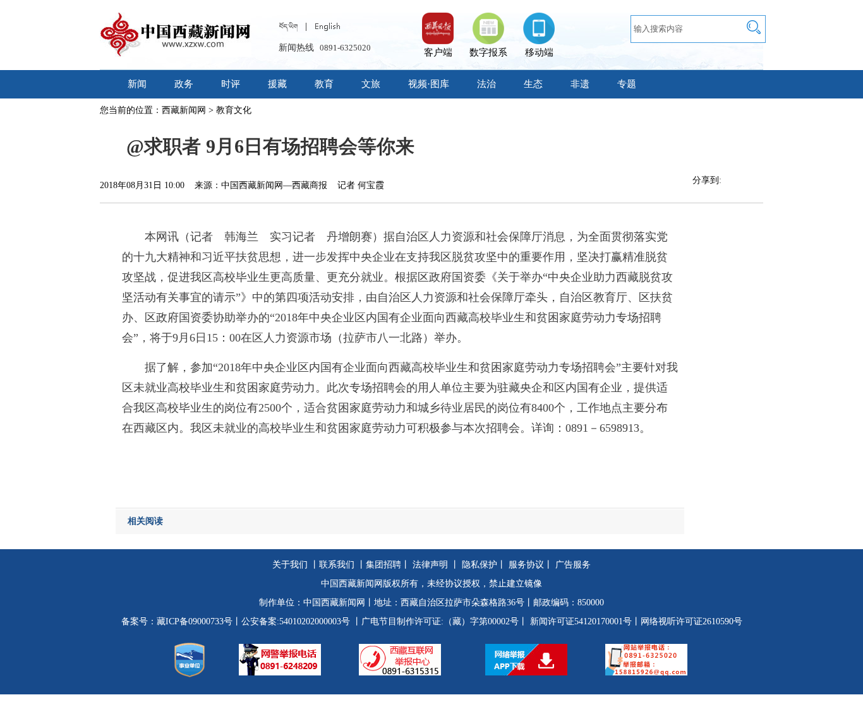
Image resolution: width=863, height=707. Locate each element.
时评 (230, 84)
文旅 (370, 84)
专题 (626, 84)
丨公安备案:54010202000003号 (291, 621)
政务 (183, 84)
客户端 (438, 22)
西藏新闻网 (184, 110)
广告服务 (573, 564)
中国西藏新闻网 (334, 602)
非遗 (579, 84)
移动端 (539, 52)
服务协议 (526, 564)
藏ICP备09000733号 (194, 621)
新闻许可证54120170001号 (581, 621)
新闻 (137, 84)
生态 (533, 84)
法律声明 (430, 564)
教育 (324, 84)
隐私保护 (479, 564)
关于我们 (290, 564)
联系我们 (336, 564)
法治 (486, 84)
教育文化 (233, 110)
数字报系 (488, 52)
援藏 (277, 84)
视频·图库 (428, 84)
